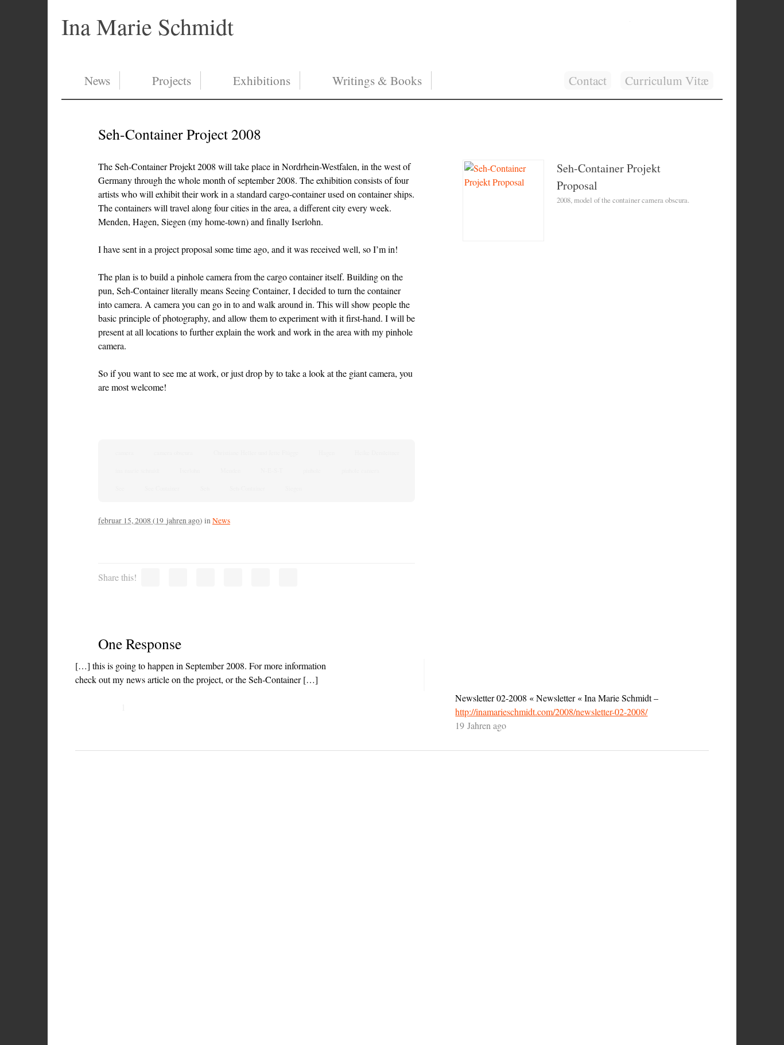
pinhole (312, 470)
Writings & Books (377, 80)
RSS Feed (621, 18)
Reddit (233, 577)
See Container (162, 488)
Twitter (150, 577)
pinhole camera (360, 470)
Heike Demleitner (377, 453)
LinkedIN (649, 18)
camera (124, 453)
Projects (171, 80)
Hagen (327, 453)
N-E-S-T (272, 470)
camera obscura (173, 453)
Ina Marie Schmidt (147, 26)
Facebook (678, 18)
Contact (588, 80)
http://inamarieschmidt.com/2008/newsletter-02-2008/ (551, 711)
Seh (204, 488)
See (120, 488)
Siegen (293, 488)
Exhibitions (261, 80)
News (97, 80)
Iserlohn (190, 470)
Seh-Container (247, 488)
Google (260, 577)
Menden (230, 470)
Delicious (288, 577)
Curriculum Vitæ (667, 80)
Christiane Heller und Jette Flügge (256, 453)
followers (706, 18)
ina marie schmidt (137, 470)
